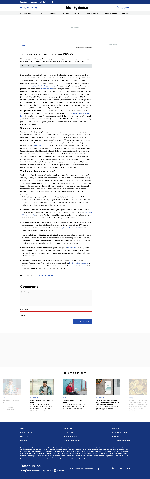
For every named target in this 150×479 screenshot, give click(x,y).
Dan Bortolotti (80, 45)
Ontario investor (46, 89)
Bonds (24, 46)
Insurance (23, 440)
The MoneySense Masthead (121, 440)
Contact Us (115, 436)
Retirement (24, 436)
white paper (37, 145)
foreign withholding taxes (78, 263)
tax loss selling (72, 248)
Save (22, 428)
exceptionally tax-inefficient (69, 228)
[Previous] (6, 390)
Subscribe (125, 8)
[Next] (144, 390)
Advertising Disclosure (71, 436)
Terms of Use (68, 428)
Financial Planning (26, 432)
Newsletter (115, 428)
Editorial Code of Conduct (72, 440)
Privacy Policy (68, 432)
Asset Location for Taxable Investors (43, 86)
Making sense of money (119, 432)
